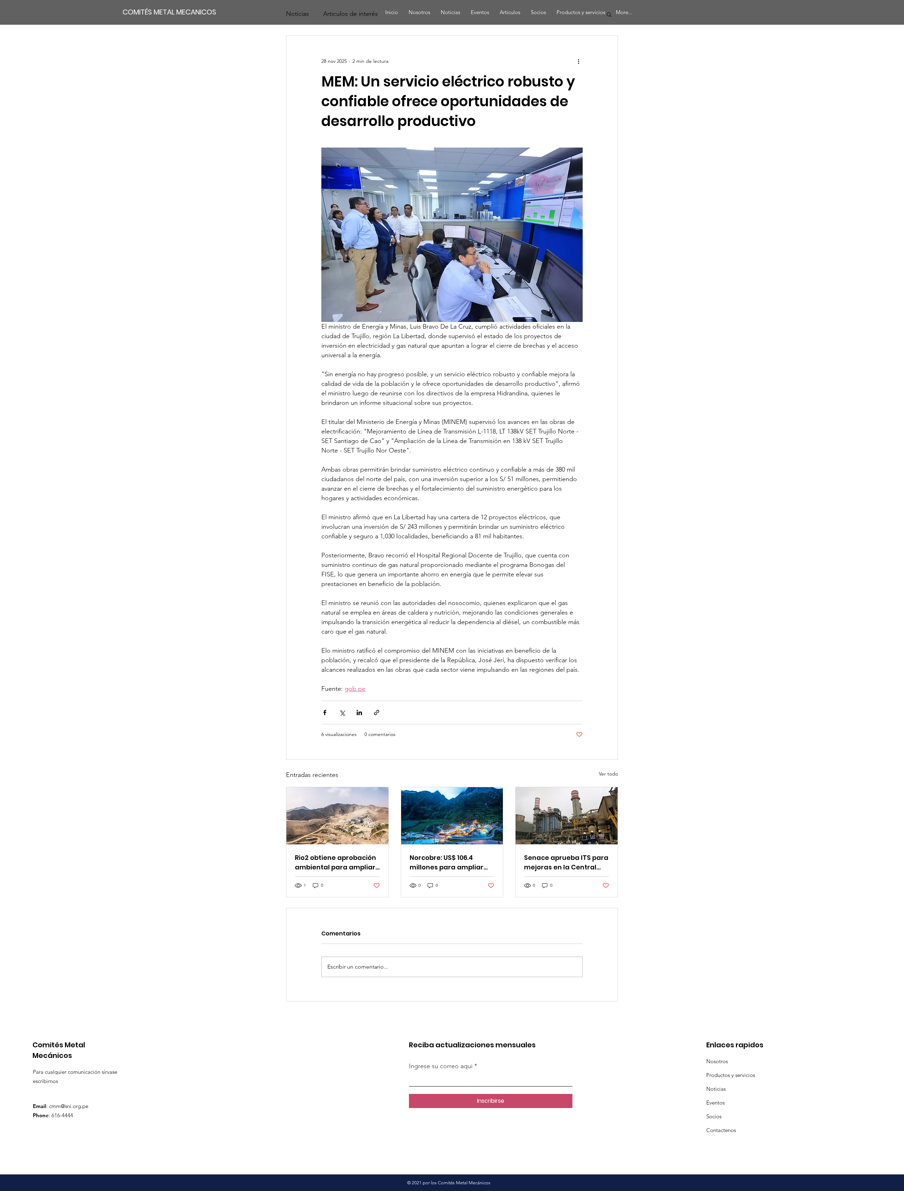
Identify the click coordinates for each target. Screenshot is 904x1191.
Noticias (716, 1088)
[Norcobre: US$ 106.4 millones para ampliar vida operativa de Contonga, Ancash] (452, 815)
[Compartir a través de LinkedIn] (359, 712)
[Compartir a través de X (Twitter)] (342, 712)
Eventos (715, 1102)
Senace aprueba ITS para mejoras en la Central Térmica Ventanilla (566, 862)
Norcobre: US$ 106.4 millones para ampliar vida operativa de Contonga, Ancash (446, 862)
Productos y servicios (730, 1075)
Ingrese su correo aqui (441, 1066)
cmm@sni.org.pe (68, 1106)
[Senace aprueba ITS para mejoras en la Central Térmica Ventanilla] (567, 815)
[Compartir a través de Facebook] (324, 712)
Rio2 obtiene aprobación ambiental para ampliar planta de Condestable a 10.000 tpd (336, 862)
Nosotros (717, 1061)
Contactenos (721, 1130)
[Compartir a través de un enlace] (376, 712)
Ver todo (608, 774)
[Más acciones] (578, 61)
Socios (713, 1116)
